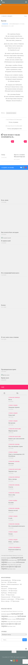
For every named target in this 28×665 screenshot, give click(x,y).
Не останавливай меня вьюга (10, 273)
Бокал (3, 595)
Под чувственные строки (15, 446)
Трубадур (4, 593)
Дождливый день (6, 580)
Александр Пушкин (5, 555)
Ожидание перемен (14, 407)
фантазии (5, 566)
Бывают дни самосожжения (16, 438)
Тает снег (4, 582)
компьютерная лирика (12, 560)
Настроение (11, 423)
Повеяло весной (13, 510)
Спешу (3, 155)
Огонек (10, 534)
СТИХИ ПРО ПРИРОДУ (14, 397)
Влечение (11, 463)
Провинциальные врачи (8, 369)
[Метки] (23, 393)
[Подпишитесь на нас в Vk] (21, 167)
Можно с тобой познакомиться (10, 584)
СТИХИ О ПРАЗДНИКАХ (14, 547)
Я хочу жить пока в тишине (10, 337)
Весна (10, 399)
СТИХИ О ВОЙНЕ (12, 500)
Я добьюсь (4, 590)
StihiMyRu (5, 24)
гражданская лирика (11, 113)
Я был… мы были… (14, 542)
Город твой (11, 415)
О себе (10, 518)
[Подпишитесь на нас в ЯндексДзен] (26, 167)
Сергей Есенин (20, 555)
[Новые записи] (4, 393)
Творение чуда (12, 471)
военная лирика (6, 558)
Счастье (10, 487)
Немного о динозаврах (7, 599)
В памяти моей (5, 241)
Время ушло (5, 378)
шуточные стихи (11, 569)
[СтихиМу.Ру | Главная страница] (3, 2)
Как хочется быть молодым (9, 232)
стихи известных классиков (14, 564)
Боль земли (4, 200)
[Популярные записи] (11, 393)
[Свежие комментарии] (17, 393)
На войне (11, 502)
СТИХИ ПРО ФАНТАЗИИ (14, 428)
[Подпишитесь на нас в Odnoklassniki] (23, 167)
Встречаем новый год (14, 549)
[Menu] (26, 2)
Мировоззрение (13, 431)
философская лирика (11, 567)
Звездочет (4, 588)
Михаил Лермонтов (13, 555)
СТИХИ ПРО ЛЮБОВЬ (13, 444)
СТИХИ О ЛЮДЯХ (6, 16)
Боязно (3, 305)
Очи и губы (11, 495)
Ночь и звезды (12, 479)
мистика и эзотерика (12, 562)
